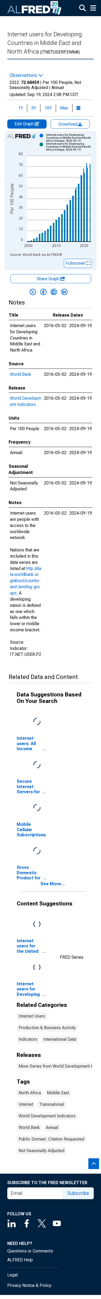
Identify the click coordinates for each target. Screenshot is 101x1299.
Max (64, 108)
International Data (59, 1039)
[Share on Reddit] (54, 292)
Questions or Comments (30, 1251)
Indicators (28, 1039)
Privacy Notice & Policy (29, 1285)
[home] (34, 8)
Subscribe (78, 1193)
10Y (48, 108)
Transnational (51, 1104)
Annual (52, 1127)
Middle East (58, 1092)
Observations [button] (23, 75)
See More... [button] (52, 883)
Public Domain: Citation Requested (51, 1139)
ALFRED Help (20, 1259)
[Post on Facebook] (43, 292)
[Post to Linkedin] (64, 292)
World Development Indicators (47, 1116)
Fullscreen (76, 263)
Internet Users (32, 1016)
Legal (12, 1274)
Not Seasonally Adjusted (41, 1150)
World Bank (20, 374)
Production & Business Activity (47, 1027)
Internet (26, 1104)
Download (68, 124)
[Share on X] (33, 292)
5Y (33, 108)
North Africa (30, 1092)
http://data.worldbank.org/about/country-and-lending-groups (25, 581)
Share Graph (48, 278)
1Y (20, 108)
